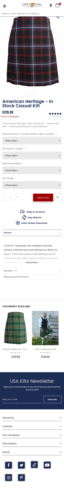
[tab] (32, 233)
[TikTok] (34, 464)
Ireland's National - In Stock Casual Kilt (15, 349)
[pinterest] (21, 477)
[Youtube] (47, 465)
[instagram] (8, 477)
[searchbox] (32, 14)
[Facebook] (8, 465)
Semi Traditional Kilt (45, 349)
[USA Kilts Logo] (32, 5)
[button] (50, 5)
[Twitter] (21, 465)
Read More (32, 262)
